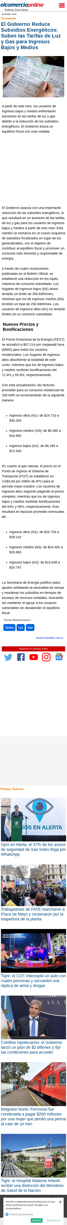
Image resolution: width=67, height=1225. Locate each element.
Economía (8, 18)
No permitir (53, 1220)
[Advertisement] (33, 170)
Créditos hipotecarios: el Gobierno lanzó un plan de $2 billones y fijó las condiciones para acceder (31, 1047)
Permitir (36, 1220)
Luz (20, 627)
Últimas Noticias (12, 789)
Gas (30, 627)
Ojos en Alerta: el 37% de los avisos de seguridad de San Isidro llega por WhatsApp (33, 849)
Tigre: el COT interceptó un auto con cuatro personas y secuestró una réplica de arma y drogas (33, 980)
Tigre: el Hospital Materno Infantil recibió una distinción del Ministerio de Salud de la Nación (32, 1185)
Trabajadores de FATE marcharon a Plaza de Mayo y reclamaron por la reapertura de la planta (33, 914)
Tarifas (9, 627)
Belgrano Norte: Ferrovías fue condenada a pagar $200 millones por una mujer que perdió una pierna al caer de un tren (33, 1116)
